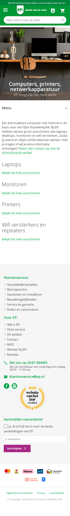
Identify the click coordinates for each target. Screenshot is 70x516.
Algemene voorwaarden (19, 493)
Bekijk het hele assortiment (21, 173)
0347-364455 (37, 362)
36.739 (11, 3)
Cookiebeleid (56, 493)
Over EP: (10, 317)
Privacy (41, 493)
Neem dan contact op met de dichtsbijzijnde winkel (31, 150)
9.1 (64, 3)
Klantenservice (16, 277)
